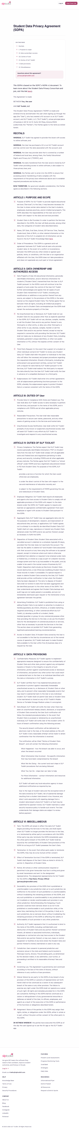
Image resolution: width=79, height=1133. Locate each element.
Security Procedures (9, 1090)
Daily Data (44, 1071)
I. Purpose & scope (25, 50)
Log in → (5, 1068)
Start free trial (71, 3)
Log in (61, 3)
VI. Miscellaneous (24, 67)
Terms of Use (6, 1084)
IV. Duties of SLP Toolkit (27, 60)
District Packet (46, 1084)
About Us (5, 1100)
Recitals (21, 46)
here (29, 91)
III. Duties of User (25, 57)
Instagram (6, 1110)
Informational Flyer (47, 1080)
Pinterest (5, 1116)
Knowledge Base (8, 1080)
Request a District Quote (49, 1090)
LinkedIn (5, 1113)
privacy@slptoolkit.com (25, 76)
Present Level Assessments (50, 1058)
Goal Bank (44, 1064)
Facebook (5, 1106)
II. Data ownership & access (28, 53)
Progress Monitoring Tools (50, 1061)
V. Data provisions (25, 64)
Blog (4, 1103)
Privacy (4, 1087)
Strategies (44, 1068)
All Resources (45, 1087)
